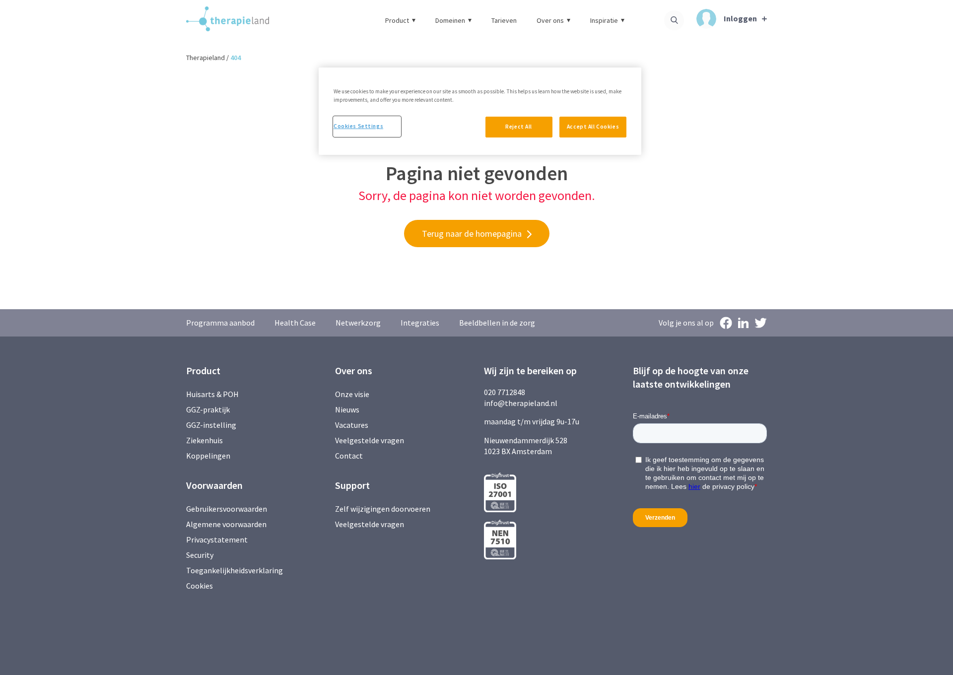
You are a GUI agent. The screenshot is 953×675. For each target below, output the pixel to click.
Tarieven (504, 20)
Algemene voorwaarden (226, 524)
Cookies (199, 586)
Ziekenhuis (204, 440)
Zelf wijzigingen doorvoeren (383, 509)
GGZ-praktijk (208, 409)
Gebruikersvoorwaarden (226, 509)
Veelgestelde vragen (369, 440)
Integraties (420, 323)
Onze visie (352, 394)
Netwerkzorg (358, 323)
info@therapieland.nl (520, 403)
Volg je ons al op (686, 323)
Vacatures (351, 425)
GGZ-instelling (211, 425)
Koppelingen (208, 456)
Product (397, 20)
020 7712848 (504, 392)
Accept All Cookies (593, 126)
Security (199, 555)
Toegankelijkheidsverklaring (234, 570)
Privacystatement (217, 539)
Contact (349, 456)
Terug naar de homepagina (472, 233)
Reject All (518, 126)
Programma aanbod (220, 323)
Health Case (295, 323)
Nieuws (347, 409)
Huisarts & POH (212, 394)
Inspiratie (604, 20)
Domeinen (450, 20)
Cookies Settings (358, 126)
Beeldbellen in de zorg (497, 323)
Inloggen (740, 18)
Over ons (550, 20)
